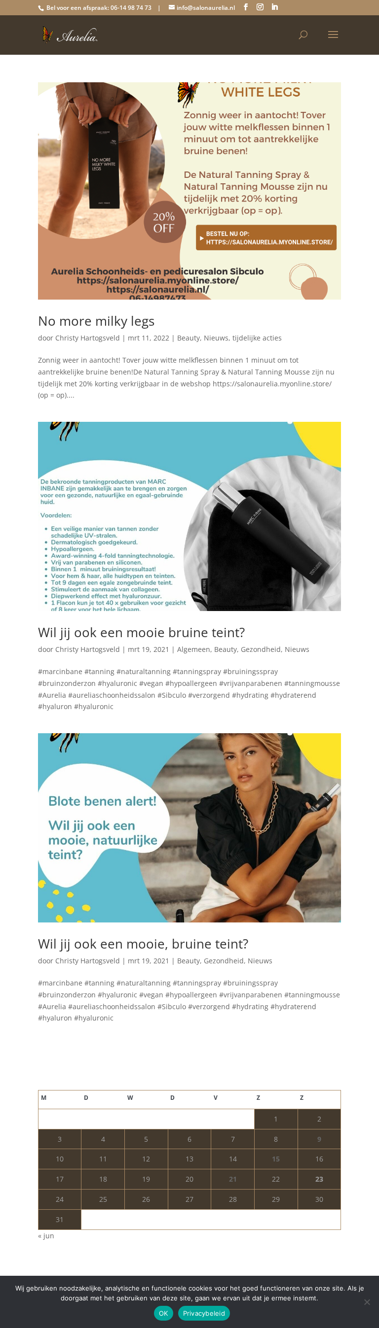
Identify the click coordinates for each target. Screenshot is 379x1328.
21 (233, 1179)
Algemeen (193, 649)
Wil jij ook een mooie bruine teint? (141, 632)
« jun (46, 1235)
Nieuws (216, 337)
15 (276, 1158)
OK (163, 1313)
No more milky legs (96, 321)
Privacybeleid (204, 1313)
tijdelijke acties (257, 337)
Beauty (188, 337)
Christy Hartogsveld (87, 337)
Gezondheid (261, 649)
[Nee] (367, 1302)
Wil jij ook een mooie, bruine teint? (143, 944)
